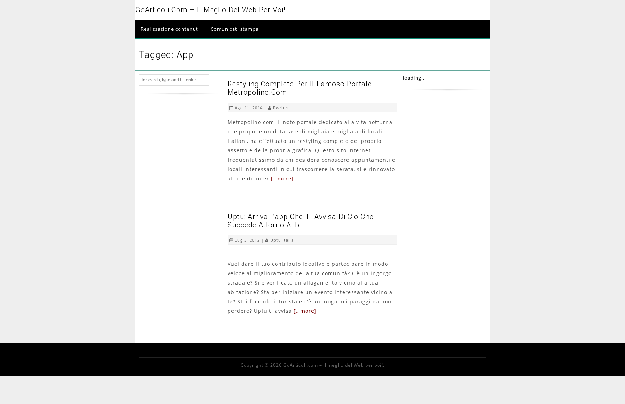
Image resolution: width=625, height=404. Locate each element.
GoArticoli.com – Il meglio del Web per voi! (210, 10)
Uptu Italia (282, 240)
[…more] (282, 178)
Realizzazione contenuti (170, 29)
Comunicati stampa (235, 29)
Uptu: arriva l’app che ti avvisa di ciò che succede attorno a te (301, 221)
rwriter (281, 107)
